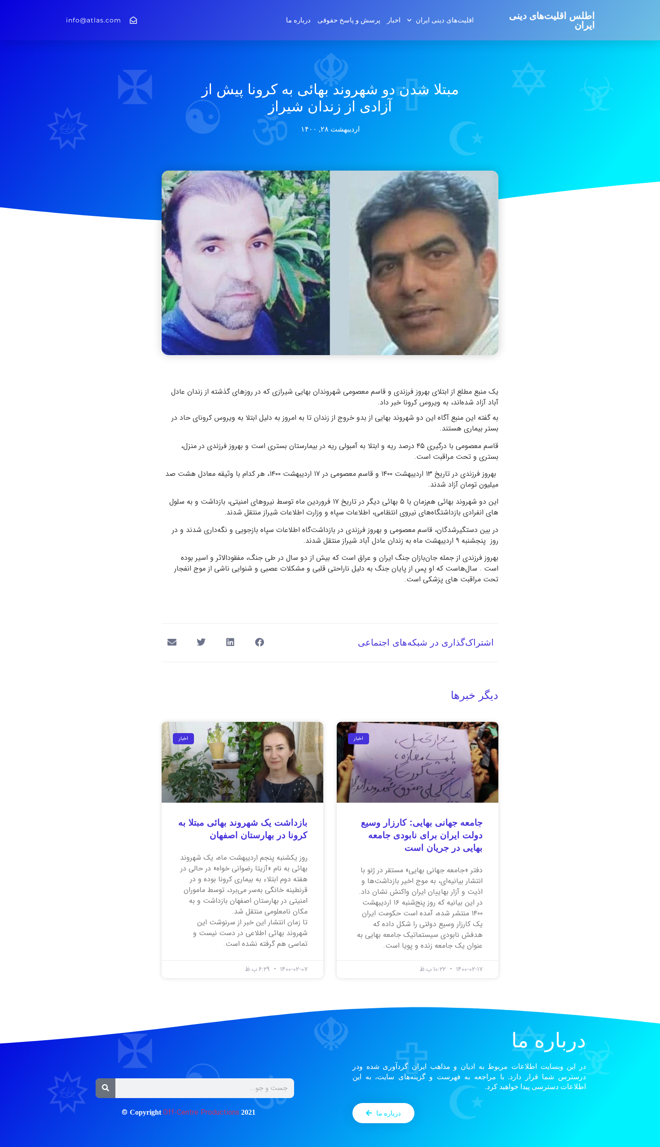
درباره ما (298, 20)
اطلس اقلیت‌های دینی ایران (552, 20)
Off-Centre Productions (201, 1112)
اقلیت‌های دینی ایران (445, 20)
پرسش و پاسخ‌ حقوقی (348, 20)
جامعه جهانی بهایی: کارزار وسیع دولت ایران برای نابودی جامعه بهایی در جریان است (422, 835)
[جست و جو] (105, 1088)
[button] (259, 643)
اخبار (393, 20)
